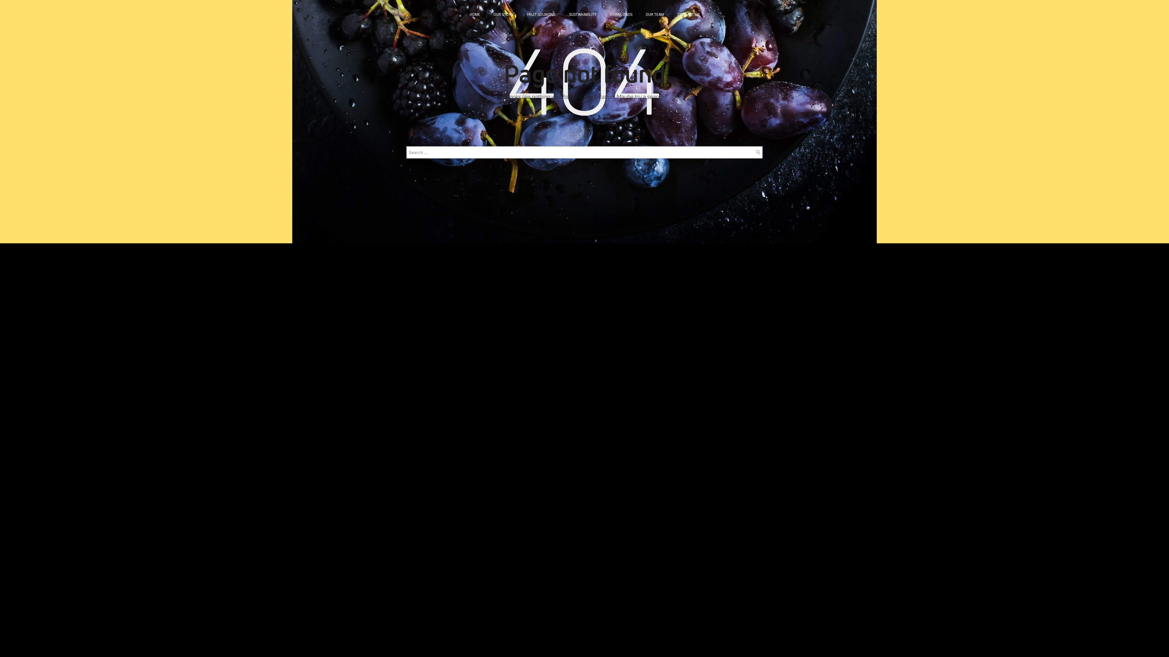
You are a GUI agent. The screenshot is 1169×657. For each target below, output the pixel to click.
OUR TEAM (655, 14)
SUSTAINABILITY (582, 14)
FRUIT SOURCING (541, 14)
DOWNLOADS (621, 14)
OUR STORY (503, 14)
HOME (475, 14)
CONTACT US (688, 14)
